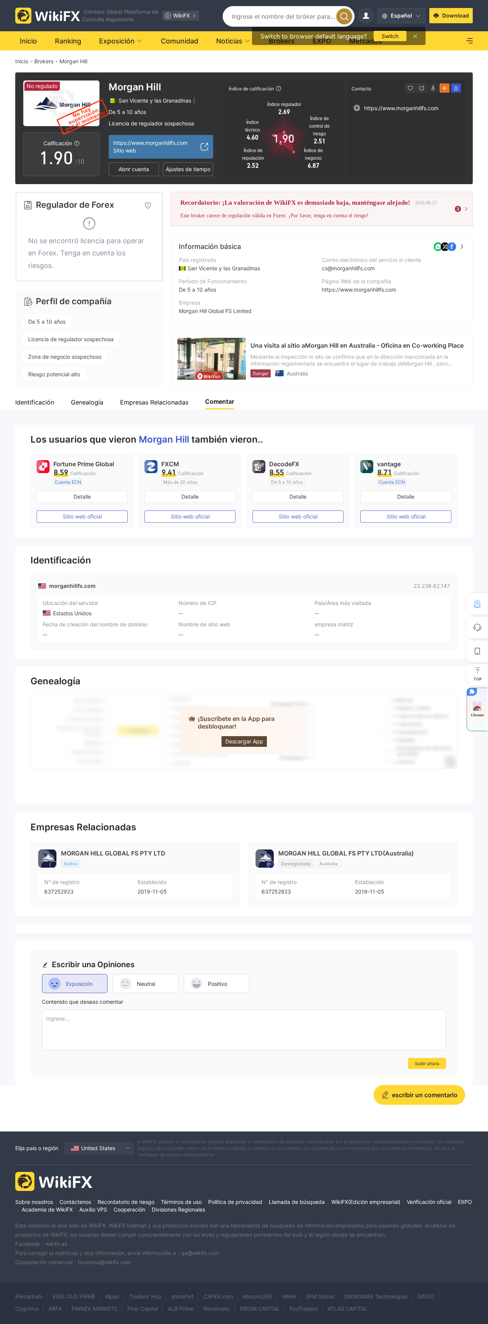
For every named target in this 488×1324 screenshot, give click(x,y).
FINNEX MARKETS (94, 1308)
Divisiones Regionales (178, 1209)
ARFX (55, 1308)
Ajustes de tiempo (188, 169)
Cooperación (129, 1209)
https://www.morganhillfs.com (359, 289)
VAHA (289, 1296)
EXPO (465, 1202)
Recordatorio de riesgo (126, 1202)
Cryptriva (27, 1308)
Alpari (112, 1296)
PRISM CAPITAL (260, 1308)
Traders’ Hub (145, 1296)
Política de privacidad (235, 1202)
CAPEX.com (218, 1296)
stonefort (182, 1296)
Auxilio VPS (93, 1209)
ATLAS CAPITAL (347, 1308)
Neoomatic (216, 1308)
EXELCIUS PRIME (74, 1296)
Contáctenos (75, 1202)
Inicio (21, 61)
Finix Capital (142, 1308)
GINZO (426, 1296)
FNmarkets (29, 1296)
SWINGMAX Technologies (376, 1296)
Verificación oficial (429, 1202)
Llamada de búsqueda (297, 1202)
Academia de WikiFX (47, 1209)
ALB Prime (180, 1308)
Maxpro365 (257, 1296)
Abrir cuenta (134, 169)
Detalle (82, 496)
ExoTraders (304, 1308)
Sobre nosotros (34, 1202)
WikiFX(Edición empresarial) (365, 1202)
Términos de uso (181, 1202)
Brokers (43, 61)
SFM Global (320, 1296)
